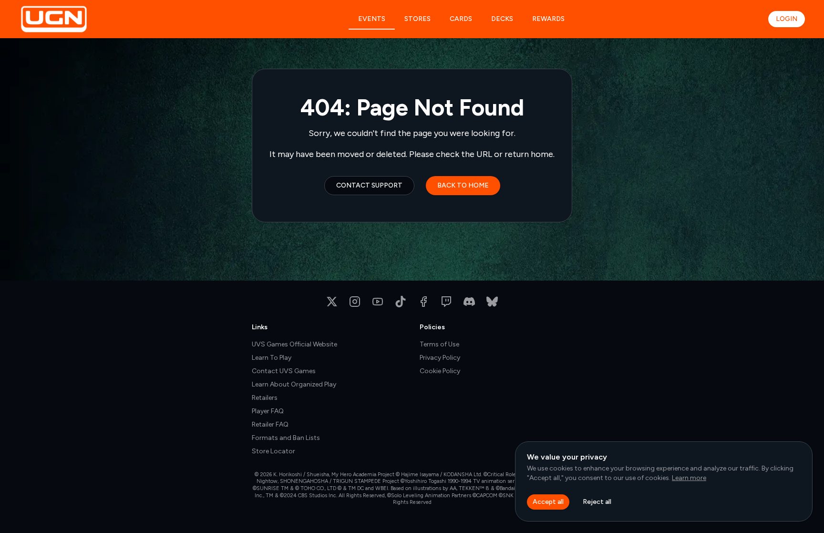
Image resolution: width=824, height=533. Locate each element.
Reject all (597, 502)
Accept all (548, 502)
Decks (502, 19)
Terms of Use (439, 344)
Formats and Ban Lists (286, 438)
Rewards (548, 19)
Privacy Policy (440, 358)
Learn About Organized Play (294, 384)
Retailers (265, 398)
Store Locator (273, 451)
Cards (461, 19)
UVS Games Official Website (294, 344)
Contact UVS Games (284, 371)
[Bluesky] (492, 301)
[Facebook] (423, 301)
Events (371, 19)
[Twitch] (446, 301)
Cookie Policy (440, 371)
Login (786, 19)
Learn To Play (271, 358)
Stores (417, 19)
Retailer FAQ (270, 424)
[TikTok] (400, 301)
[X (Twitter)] (332, 301)
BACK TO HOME (463, 185)
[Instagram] (354, 301)
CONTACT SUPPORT (369, 185)
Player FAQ (268, 411)
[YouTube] (377, 301)
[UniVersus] (86, 19)
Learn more (689, 478)
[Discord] (469, 301)
